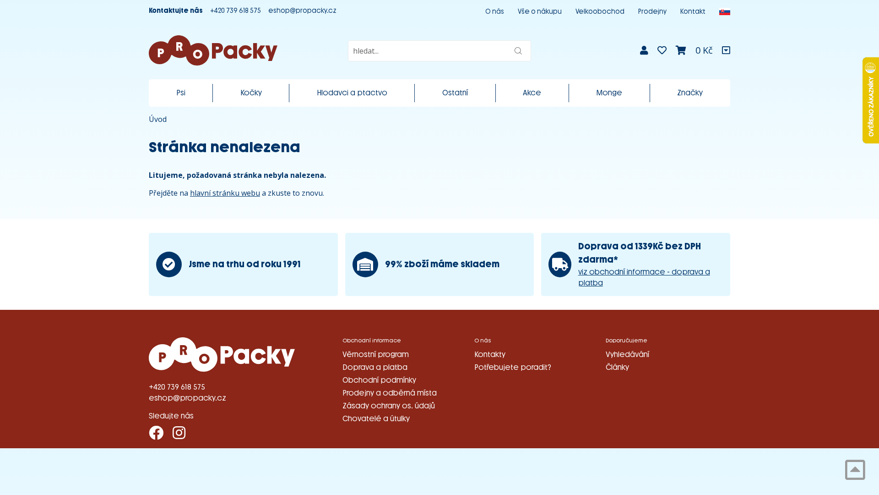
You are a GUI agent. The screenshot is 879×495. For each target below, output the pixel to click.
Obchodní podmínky (379, 380)
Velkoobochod (599, 12)
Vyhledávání (627, 354)
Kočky (251, 92)
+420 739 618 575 (235, 11)
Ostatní (455, 92)
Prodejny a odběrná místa (389, 393)
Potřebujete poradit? (512, 367)
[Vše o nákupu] (726, 50)
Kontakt (692, 12)
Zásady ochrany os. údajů (388, 406)
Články (617, 367)
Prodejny (652, 12)
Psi (180, 92)
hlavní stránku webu (225, 193)
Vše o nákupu (540, 12)
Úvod (158, 119)
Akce (532, 92)
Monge (609, 92)
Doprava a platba (374, 367)
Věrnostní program (375, 354)
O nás (494, 12)
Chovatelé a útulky (376, 418)
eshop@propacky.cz (302, 11)
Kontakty (489, 354)
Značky (690, 92)
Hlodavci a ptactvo (352, 92)
